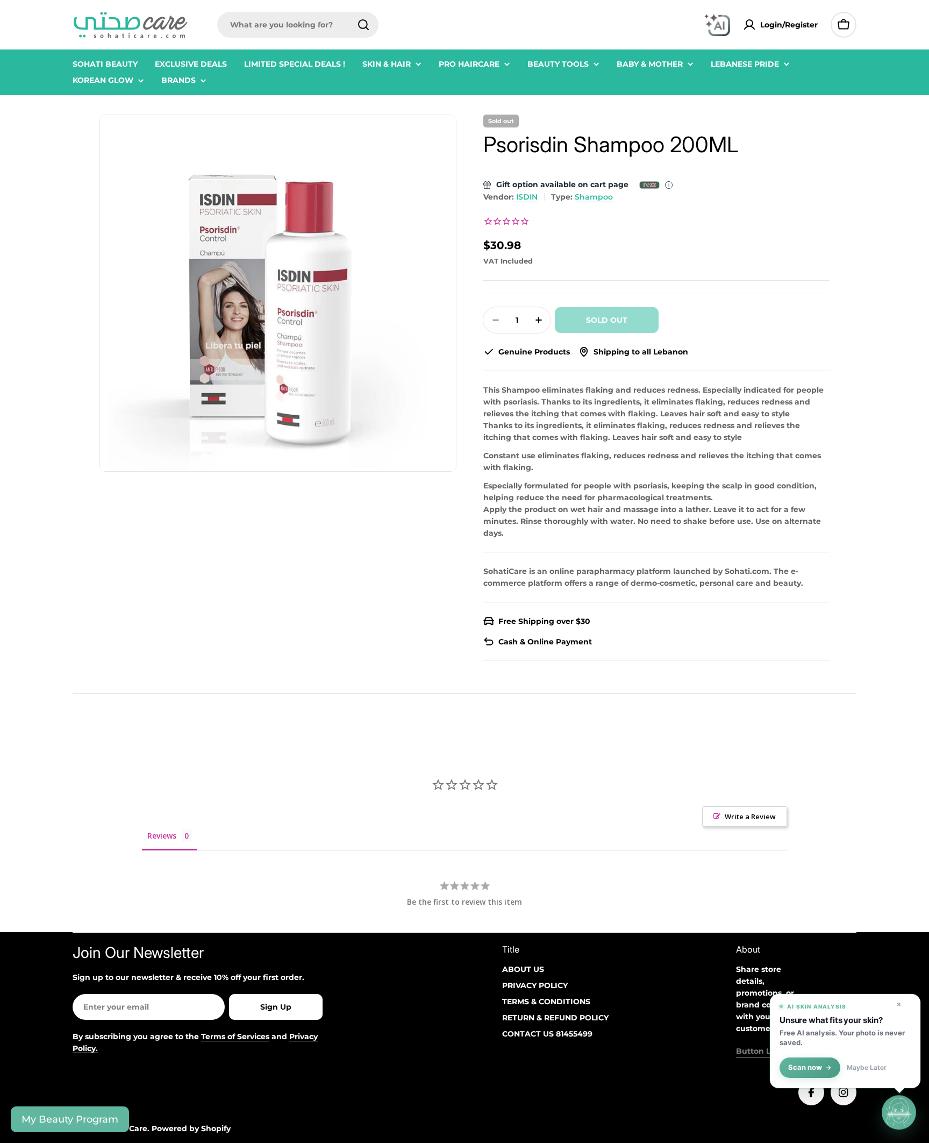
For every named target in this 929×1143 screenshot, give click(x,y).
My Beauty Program (70, 1119)
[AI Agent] (717, 25)
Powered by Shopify (191, 1128)
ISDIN (527, 197)
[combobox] (297, 25)
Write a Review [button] (750, 816)
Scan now (805, 1067)
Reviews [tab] (161, 835)
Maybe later (867, 1067)
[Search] (363, 24)
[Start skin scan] (899, 1111)
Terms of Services (235, 1036)
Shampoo (594, 197)
